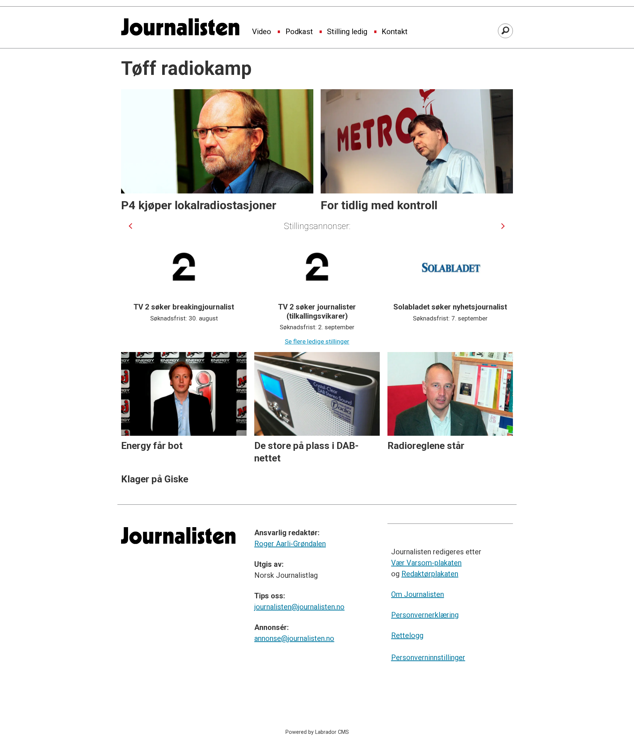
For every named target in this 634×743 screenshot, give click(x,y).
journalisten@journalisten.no (299, 606)
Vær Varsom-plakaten (426, 562)
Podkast (299, 32)
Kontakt (395, 32)
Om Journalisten (417, 594)
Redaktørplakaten (429, 573)
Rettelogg (407, 635)
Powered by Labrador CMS (317, 732)
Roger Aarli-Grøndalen (290, 543)
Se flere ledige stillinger (317, 341)
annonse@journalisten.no (294, 638)
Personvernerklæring (425, 614)
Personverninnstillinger (428, 657)
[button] (130, 226)
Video (261, 32)
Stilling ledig (347, 32)
